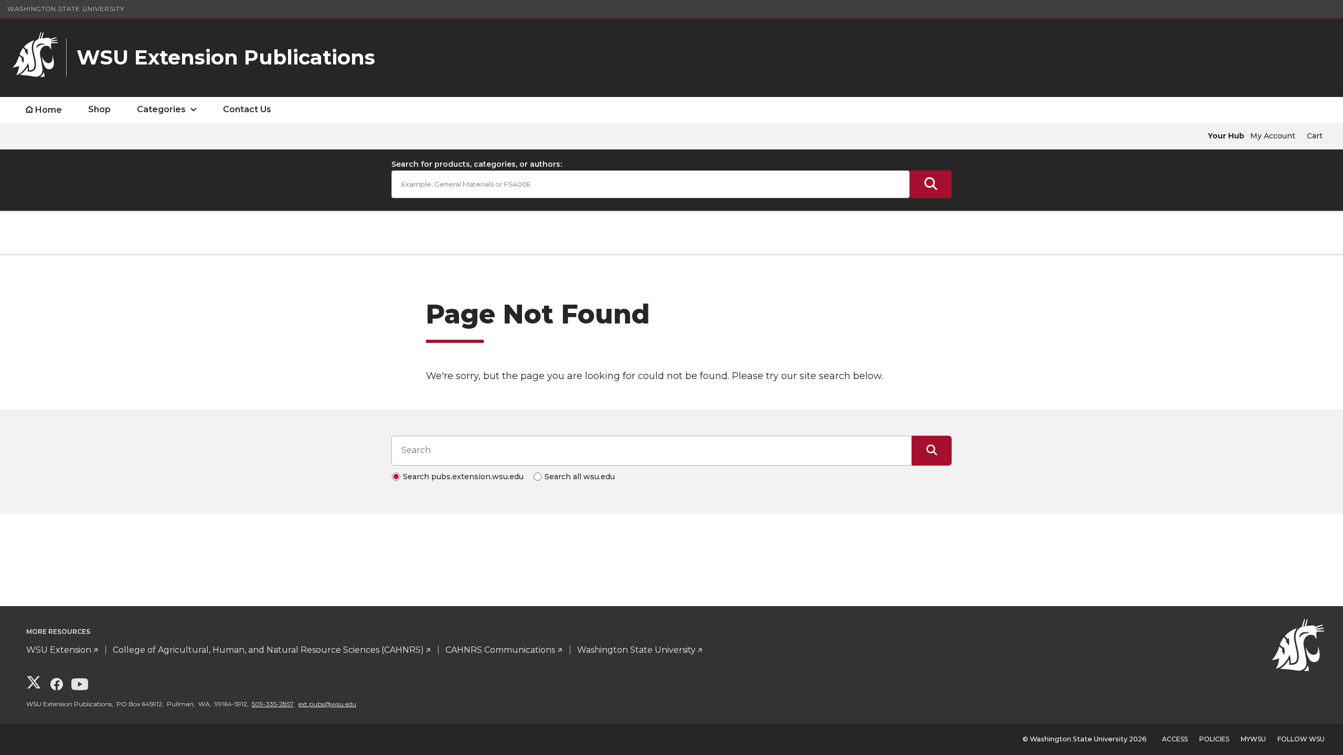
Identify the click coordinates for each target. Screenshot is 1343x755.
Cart (1315, 136)
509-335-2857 (273, 704)
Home (48, 110)
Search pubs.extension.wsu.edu (463, 476)
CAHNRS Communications (500, 650)
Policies (1214, 739)
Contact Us (247, 109)
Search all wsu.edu (580, 476)
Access (1175, 739)
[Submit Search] (931, 184)
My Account (1272, 136)
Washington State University (65, 9)
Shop (99, 109)
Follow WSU (1301, 739)
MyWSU (1253, 739)
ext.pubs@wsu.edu (327, 704)
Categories (161, 109)
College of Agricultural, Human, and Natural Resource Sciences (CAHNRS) (268, 650)
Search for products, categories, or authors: (476, 164)
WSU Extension (58, 650)
